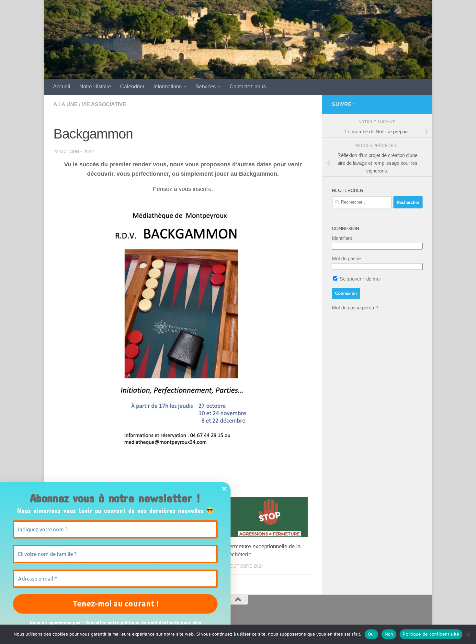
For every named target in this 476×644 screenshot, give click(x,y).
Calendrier (132, 86)
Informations (167, 86)
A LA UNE (65, 104)
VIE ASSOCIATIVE (104, 104)
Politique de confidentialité (431, 634)
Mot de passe (346, 258)
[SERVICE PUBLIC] (419, 104)
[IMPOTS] (408, 104)
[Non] (468, 634)
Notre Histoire (95, 86)
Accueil (61, 86)
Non (389, 634)
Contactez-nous (248, 86)
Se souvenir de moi (359, 279)
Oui (371, 634)
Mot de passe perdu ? (355, 307)
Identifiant (342, 238)
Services (206, 86)
